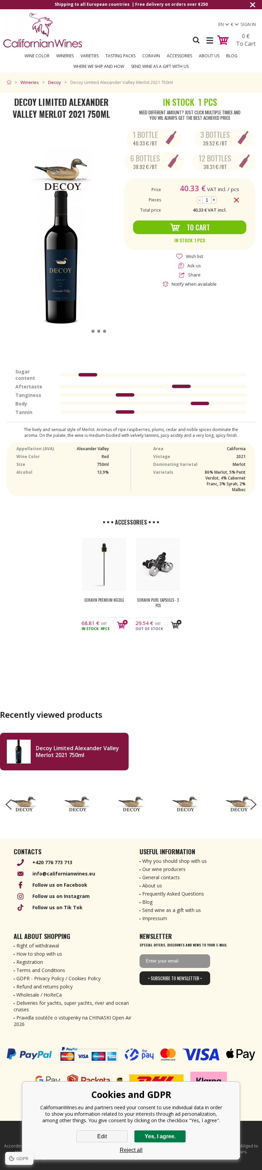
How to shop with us (39, 954)
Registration (29, 962)
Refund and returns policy (44, 986)
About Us (209, 56)
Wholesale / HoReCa (39, 994)
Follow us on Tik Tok (57, 907)
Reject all (131, 1150)
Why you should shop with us (174, 861)
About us (152, 885)
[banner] (42, 30)
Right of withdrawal (37, 945)
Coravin (151, 56)
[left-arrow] (8, 804)
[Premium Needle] (104, 564)
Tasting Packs (120, 56)
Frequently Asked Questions (173, 893)
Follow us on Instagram (61, 896)
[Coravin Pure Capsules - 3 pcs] (158, 564)
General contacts (161, 877)
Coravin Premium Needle (104, 600)
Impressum (154, 918)
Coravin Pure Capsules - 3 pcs (158, 602)
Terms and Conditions (40, 970)
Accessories (179, 56)
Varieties (90, 56)
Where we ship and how (98, 66)
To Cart (198, 227)
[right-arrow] (253, 804)
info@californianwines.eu (63, 873)
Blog (231, 56)
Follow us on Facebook (59, 885)
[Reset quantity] (236, 200)
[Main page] (11, 82)
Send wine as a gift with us (160, 66)
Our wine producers (164, 869)
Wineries (65, 56)
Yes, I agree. (160, 1136)
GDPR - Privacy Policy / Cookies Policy (58, 978)
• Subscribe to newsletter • (175, 978)
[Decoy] (23, 801)
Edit (102, 1136)
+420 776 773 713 (52, 862)
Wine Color (37, 56)
